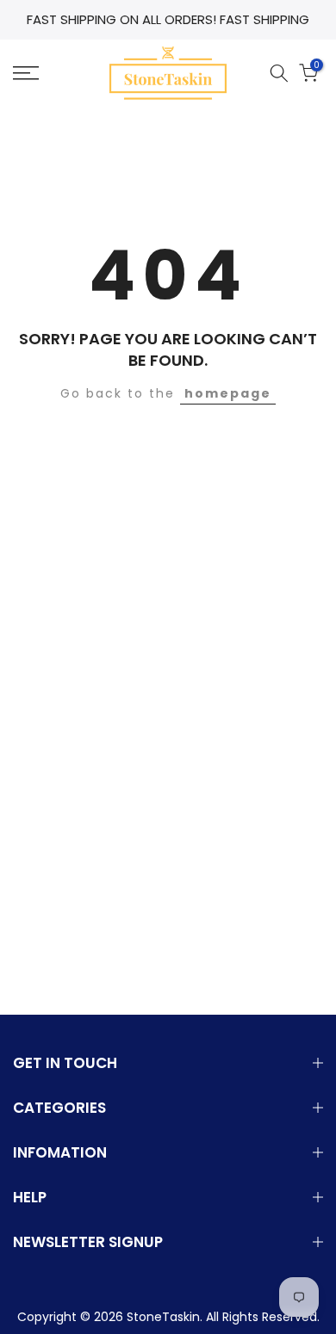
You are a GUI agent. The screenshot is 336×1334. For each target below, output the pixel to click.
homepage (227, 393)
